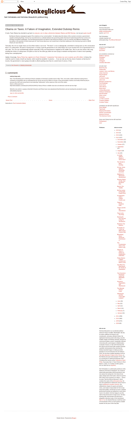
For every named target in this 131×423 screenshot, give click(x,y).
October (119, 144)
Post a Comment (12, 96)
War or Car (102, 400)
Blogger (74, 418)
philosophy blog (117, 381)
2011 (117, 316)
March (119, 308)
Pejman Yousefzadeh (105, 112)
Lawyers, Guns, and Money (106, 71)
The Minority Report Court (120, 290)
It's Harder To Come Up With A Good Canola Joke (121, 230)
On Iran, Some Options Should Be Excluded (121, 169)
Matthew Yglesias (104, 55)
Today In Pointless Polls (120, 204)
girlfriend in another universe (111, 384)
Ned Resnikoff (103, 93)
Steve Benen (102, 86)
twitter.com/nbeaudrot (105, 31)
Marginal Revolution (105, 111)
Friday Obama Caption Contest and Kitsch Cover (121, 260)
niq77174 (106, 33)
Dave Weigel (102, 107)
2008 (117, 323)
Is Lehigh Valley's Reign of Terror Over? (121, 157)
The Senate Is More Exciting (121, 163)
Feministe (102, 97)
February (120, 310)
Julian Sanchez (103, 73)
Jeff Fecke (102, 76)
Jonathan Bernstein (104, 62)
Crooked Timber (103, 102)
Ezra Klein (102, 50)
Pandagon (102, 57)
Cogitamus (102, 48)
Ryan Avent (102, 88)
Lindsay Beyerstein (104, 90)
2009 (117, 321)
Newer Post (9, 100)
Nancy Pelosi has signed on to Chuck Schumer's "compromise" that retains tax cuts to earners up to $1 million (50, 57)
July (118, 153)
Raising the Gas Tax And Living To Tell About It (121, 219)
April (118, 306)
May (118, 303)
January (119, 313)
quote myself (87, 33)
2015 (117, 130)
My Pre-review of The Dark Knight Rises (121, 192)
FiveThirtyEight (103, 83)
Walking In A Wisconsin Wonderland (121, 175)
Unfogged (102, 61)
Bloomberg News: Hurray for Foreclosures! (121, 237)
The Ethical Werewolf (115, 40)
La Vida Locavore (104, 98)
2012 (117, 137)
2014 (117, 132)
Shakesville (102, 69)
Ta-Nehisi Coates (104, 78)
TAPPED (101, 59)
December (120, 139)
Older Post (91, 100)
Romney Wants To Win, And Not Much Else (121, 182)
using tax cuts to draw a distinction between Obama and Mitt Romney (54, 33)
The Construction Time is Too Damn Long (121, 245)
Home (50, 100)
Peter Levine (102, 95)
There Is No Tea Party (120, 213)
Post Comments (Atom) (19, 103)
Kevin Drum (102, 85)
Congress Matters (104, 100)
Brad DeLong (103, 67)
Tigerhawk (102, 109)
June (119, 301)
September (120, 147)
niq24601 (113, 365)
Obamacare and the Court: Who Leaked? (121, 296)
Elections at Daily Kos (105, 81)
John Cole (102, 80)
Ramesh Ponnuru (104, 114)
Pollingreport (102, 121)
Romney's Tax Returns (121, 224)
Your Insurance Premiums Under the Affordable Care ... (121, 276)
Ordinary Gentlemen (105, 92)
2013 (117, 135)
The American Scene (105, 116)
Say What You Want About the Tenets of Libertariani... (121, 267)
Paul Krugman (103, 74)
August (119, 150)
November (120, 142)
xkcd (100, 123)
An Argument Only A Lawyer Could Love (121, 198)
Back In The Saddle (120, 187)
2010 (117, 318)
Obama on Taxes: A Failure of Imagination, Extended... (121, 252)
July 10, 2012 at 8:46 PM (17, 93)
